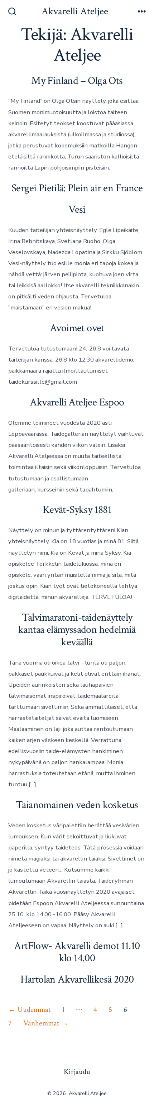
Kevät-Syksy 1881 (77, 510)
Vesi (77, 210)
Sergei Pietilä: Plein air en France (77, 188)
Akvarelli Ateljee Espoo (77, 402)
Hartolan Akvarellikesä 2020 (77, 980)
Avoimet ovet (77, 328)
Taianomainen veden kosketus (77, 805)
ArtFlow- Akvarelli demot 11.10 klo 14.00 (77, 952)
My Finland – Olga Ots (76, 81)
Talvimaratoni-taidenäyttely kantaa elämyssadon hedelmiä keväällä (77, 630)
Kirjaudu (77, 1071)
